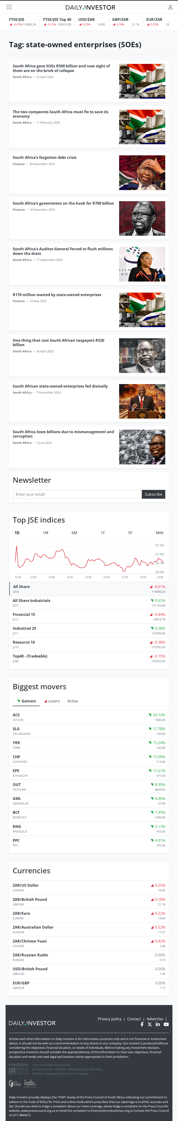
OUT (17, 784)
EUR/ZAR (154, 19)
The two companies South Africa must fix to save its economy (60, 114)
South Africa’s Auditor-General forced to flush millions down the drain (63, 251)
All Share (21, 586)
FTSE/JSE (16, 19)
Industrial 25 (24, 628)
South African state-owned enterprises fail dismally (60, 386)
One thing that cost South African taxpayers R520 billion (58, 342)
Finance (19, 164)
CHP (16, 756)
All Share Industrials (31, 600)
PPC (16, 840)
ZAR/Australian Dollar (33, 927)
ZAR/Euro (21, 913)
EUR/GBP (21, 983)
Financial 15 (24, 614)
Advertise (155, 1018)
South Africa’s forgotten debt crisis (44, 157)
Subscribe (153, 494)
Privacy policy (109, 1018)
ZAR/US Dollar (26, 885)
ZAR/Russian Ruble (30, 955)
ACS (16, 714)
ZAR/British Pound (30, 899)
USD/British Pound (30, 968)
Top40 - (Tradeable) (30, 656)
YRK (16, 742)
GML (17, 798)
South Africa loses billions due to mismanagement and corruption (63, 434)
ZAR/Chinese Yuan (30, 941)
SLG (16, 728)
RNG (17, 826)
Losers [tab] (54, 701)
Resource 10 (24, 642)
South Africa (22, 77)
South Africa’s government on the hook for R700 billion (63, 203)
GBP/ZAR (120, 19)
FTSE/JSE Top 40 (57, 19)
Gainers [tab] (28, 701)
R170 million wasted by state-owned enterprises (57, 294)
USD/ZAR (86, 19)
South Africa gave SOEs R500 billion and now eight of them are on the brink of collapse (61, 68)
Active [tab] (72, 701)
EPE (16, 770)
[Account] (170, 7)
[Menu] (9, 7)
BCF (16, 812)
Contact (134, 1018)
